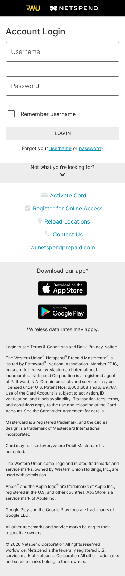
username (60, 148)
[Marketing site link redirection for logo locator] (62, 8)
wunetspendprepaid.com (62, 247)
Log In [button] (63, 133)
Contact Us (68, 234)
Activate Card (68, 195)
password (90, 148)
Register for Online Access (67, 208)
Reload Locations (67, 221)
